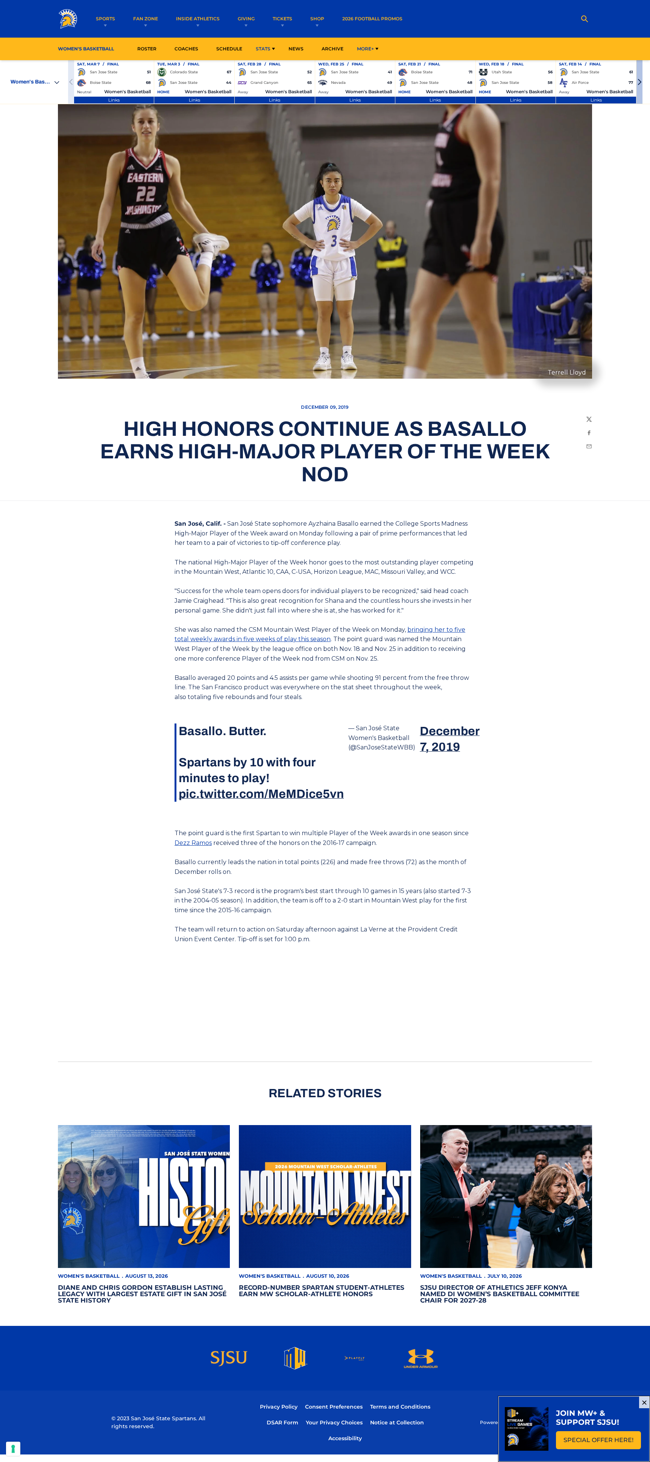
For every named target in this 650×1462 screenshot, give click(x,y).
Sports (105, 18)
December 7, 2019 (449, 739)
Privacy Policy (279, 1406)
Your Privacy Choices (334, 1422)
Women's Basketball (89, 1276)
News (296, 49)
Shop (317, 18)
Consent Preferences (334, 1406)
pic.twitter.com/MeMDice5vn (261, 794)
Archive (332, 49)
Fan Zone (145, 18)
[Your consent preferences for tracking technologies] (13, 1449)
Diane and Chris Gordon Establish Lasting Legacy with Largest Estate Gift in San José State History (142, 1294)
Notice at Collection (397, 1422)
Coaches (186, 49)
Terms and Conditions (400, 1406)
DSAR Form (282, 1422)
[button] (639, 82)
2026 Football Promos (372, 18)
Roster (146, 49)
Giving (246, 18)
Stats (263, 49)
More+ (365, 49)
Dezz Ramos (193, 842)
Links (114, 100)
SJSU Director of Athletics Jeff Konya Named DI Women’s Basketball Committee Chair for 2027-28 (499, 1294)
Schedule (229, 49)
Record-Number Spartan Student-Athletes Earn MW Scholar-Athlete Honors (321, 1291)
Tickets (282, 18)
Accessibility (345, 1438)
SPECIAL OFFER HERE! (602, 1442)
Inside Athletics (198, 18)
